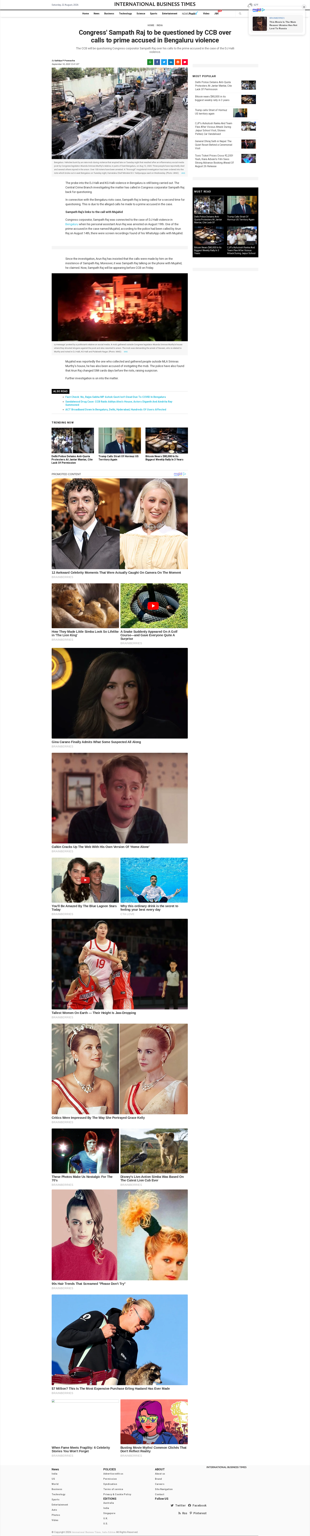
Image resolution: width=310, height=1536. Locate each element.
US (53, 1479)
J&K (216, 13)
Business (109, 13)
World (55, 1484)
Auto (54, 1510)
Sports (153, 13)
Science (141, 13)
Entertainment (169, 13)
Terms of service (113, 1489)
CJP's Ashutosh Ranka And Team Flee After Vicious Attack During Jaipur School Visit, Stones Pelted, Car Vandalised (241, 253)
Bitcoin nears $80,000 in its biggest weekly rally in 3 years (164, 458)
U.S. (105, 1523)
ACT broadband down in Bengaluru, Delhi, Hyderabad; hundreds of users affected (115, 409)
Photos (56, 1515)
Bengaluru (71, 224)
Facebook (199, 1505)
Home (85, 13)
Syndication (110, 1484)
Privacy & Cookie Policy (117, 1494)
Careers (159, 1484)
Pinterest (199, 1513)
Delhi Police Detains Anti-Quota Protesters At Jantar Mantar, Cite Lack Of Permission (72, 459)
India (54, 1473)
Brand (158, 1479)
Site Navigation (164, 1489)
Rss (184, 1513)
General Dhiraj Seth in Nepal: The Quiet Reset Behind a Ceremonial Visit (213, 145)
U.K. (105, 1518)
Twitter (180, 1505)
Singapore (109, 1513)
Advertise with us (113, 1473)
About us (160, 1473)
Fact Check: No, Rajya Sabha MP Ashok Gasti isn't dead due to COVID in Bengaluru (115, 396)
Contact (159, 1494)
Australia (108, 1503)
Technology (125, 13)
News (96, 13)
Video (206, 13)
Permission (110, 1479)
